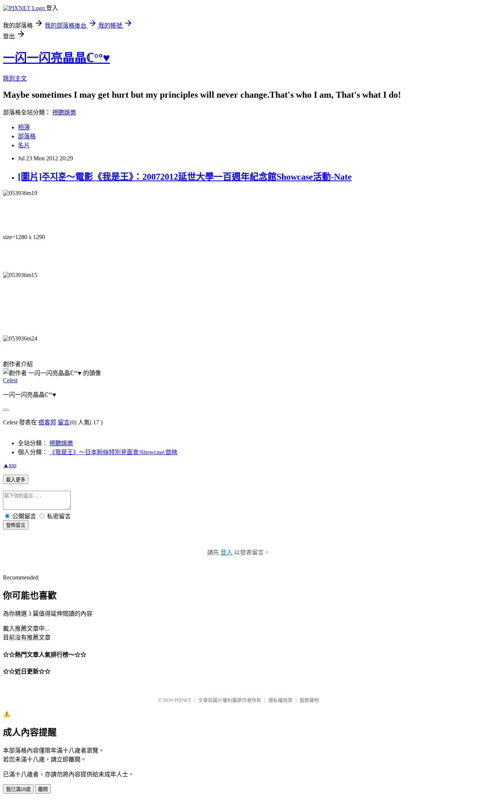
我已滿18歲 (18, 789)
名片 (24, 145)
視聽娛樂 (64, 112)
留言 (64, 422)
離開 (43, 789)
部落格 (27, 136)
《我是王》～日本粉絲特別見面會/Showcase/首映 (113, 452)
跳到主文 (15, 78)
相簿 (24, 127)
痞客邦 (47, 422)
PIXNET (182, 700)
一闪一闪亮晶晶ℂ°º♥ (56, 58)
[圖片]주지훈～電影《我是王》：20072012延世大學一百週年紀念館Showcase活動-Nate (185, 177)
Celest (10, 380)
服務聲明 (309, 700)
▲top (9, 465)
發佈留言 (15, 525)
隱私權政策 (280, 700)
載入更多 (15, 480)
